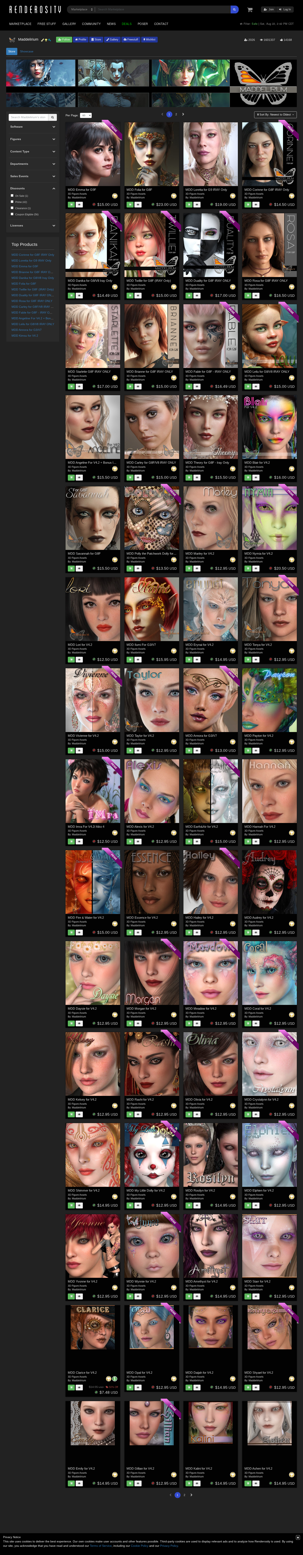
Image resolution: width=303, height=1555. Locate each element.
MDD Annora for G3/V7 (27, 329)
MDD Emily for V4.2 (81, 1468)
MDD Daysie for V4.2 (82, 1008)
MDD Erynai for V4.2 (200, 644)
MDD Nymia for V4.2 (258, 553)
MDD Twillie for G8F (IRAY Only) (33, 289)
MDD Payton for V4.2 (258, 735)
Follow (65, 39)
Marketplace (20, 24)
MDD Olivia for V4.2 (199, 1099)
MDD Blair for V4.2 (257, 462)
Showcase (26, 51)
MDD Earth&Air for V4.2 (202, 826)
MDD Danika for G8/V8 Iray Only (33, 277)
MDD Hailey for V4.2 (199, 917)
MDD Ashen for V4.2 (258, 1468)
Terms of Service (101, 1545)
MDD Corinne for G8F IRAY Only (33, 254)
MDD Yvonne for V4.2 (82, 1281)
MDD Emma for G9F (25, 266)
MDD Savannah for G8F (84, 553)
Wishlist (150, 39)
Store (97, 39)
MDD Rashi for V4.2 (140, 1099)
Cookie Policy (139, 1545)
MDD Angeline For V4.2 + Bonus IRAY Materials (43, 318)
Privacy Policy (169, 1545)
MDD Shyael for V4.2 (258, 1372)
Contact (161, 24)
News (111, 24)
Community (91, 24)
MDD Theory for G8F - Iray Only (207, 462)
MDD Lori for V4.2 (80, 644)
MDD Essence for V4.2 (142, 917)
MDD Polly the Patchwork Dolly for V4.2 (153, 553)
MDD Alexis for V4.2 (140, 826)
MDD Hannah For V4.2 (259, 826)
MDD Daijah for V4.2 (199, 1372)
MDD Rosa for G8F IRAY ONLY (32, 301)
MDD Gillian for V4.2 (140, 1468)
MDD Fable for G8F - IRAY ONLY (33, 312)
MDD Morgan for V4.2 (141, 1008)
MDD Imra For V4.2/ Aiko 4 (86, 826)
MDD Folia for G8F (24, 283)
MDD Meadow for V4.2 (201, 1008)
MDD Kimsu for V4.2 (25, 335)
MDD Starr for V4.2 (257, 1281)
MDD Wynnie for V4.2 (141, 1281)
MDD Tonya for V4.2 (258, 644)
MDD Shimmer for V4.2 (84, 1190)
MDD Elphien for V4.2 (259, 1190)
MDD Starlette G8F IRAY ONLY (89, 371)
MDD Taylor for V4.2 (140, 735)
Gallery (69, 24)
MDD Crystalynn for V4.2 (261, 1099)
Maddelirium (79, 197)
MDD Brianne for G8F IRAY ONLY (34, 272)
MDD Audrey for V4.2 (258, 917)
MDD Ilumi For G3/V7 (141, 644)
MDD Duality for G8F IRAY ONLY (33, 295)
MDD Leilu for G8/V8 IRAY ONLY (33, 324)
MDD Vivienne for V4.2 (83, 735)
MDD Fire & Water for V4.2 (86, 917)
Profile (82, 39)
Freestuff (132, 39)
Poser (143, 24)
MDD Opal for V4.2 (139, 1372)
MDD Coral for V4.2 (257, 1008)
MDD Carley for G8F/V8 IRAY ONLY (35, 306)
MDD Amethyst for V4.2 (202, 1281)
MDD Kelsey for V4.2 (82, 1099)
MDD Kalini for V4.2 (199, 1468)
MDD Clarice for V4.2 (82, 1372)
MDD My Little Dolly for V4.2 (146, 1190)
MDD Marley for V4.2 (200, 553)
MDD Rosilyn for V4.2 (200, 1190)
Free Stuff (47, 24)
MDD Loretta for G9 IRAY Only (31, 260)
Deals (127, 24)
